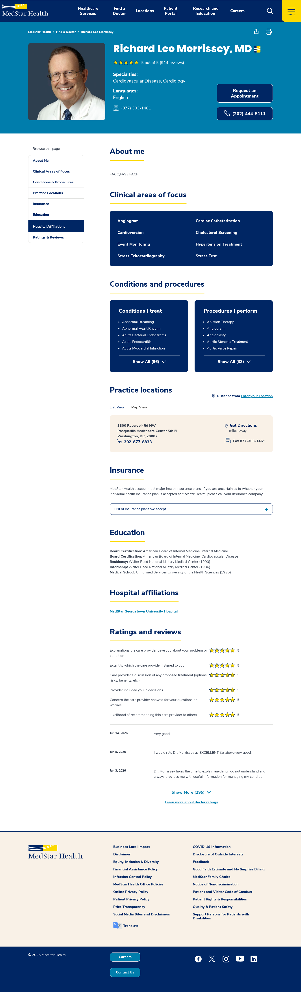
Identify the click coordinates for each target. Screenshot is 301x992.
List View (117, 407)
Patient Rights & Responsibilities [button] (220, 899)
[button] (270, 11)
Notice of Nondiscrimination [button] (216, 884)
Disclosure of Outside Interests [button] (218, 854)
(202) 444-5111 (249, 114)
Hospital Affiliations (49, 226)
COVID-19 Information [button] (212, 846)
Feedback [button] (201, 861)
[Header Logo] (23, 8)
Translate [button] (131, 925)
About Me (41, 160)
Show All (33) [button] (241, 361)
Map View (139, 407)
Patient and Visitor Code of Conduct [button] (222, 891)
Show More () (188, 792)
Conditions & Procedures (53, 182)
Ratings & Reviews (48, 237)
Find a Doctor (66, 32)
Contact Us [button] (125, 972)
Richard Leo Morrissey (97, 32)
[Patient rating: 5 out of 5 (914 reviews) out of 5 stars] (126, 63)
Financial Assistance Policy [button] (135, 869)
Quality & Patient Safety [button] (213, 906)
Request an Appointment (244, 93)
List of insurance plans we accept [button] (140, 509)
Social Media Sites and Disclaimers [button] (141, 914)
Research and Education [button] (206, 11)
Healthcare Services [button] (88, 11)
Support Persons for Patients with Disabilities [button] (221, 916)
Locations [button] (145, 10)
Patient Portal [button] (170, 11)
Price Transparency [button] (129, 906)
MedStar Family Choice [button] (211, 876)
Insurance (41, 203)
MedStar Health (39, 32)
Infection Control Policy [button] (132, 876)
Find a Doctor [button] (119, 11)
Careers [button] (237, 10)
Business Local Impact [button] (131, 846)
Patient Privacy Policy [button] (131, 899)
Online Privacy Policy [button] (130, 891)
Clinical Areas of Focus (51, 171)
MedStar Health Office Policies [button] (138, 884)
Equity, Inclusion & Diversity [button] (136, 861)
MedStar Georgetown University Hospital (144, 611)
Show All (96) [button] (146, 361)
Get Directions (243, 425)
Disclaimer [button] (121, 854)
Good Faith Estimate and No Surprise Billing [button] (229, 869)
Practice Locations (48, 193)
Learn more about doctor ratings (191, 802)
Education (41, 214)
